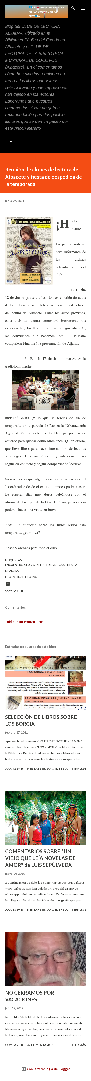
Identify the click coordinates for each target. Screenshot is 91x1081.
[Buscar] (73, 7)
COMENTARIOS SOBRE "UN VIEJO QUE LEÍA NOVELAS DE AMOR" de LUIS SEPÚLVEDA (40, 858)
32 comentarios (40, 1045)
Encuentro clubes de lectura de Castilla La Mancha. (41, 567)
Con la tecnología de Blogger (48, 1069)
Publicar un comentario (24, 622)
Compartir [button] (14, 590)
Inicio (11, 141)
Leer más (79, 769)
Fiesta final (14, 576)
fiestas (31, 576)
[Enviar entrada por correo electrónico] (7, 585)
